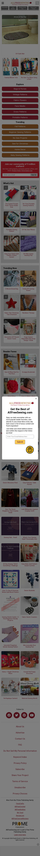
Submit (20, 442)
